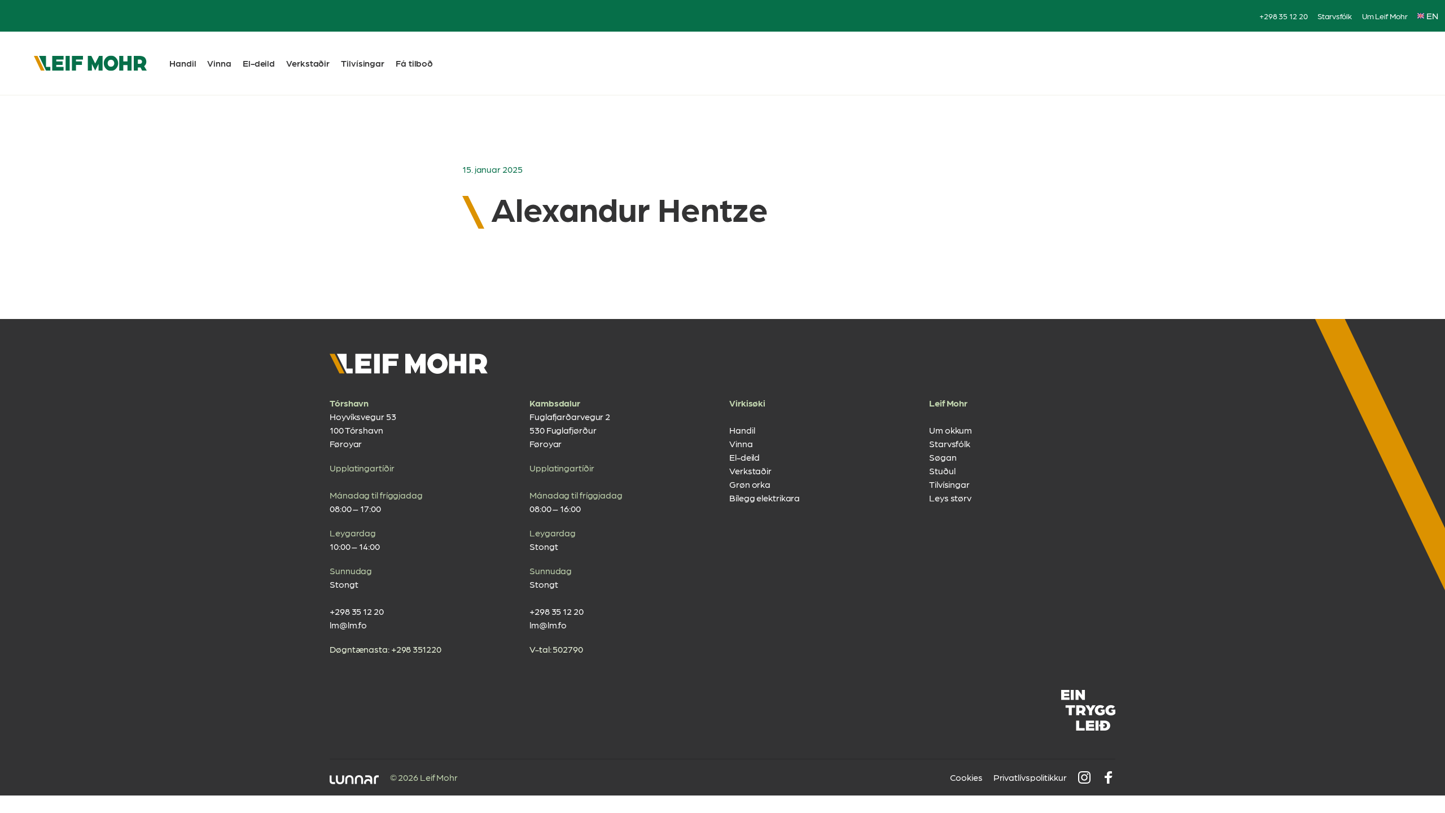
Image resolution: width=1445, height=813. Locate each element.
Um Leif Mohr (1385, 15)
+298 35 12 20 (1283, 15)
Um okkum (950, 430)
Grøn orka (749, 484)
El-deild (259, 63)
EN (1432, 15)
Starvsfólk (1334, 15)
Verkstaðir (308, 63)
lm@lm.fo (348, 624)
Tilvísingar (362, 63)
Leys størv (950, 497)
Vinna (219, 63)
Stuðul (942, 470)
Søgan (943, 457)
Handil (182, 63)
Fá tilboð (414, 63)
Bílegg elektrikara (764, 497)
